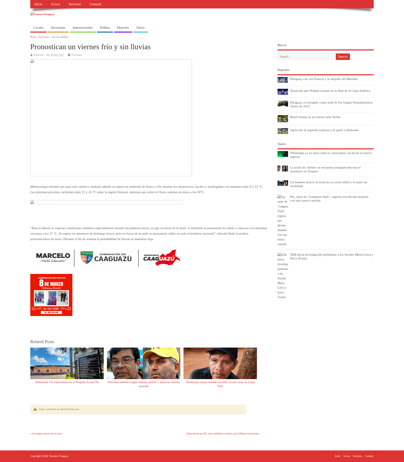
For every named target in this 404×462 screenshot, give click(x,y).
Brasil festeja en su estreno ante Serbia (315, 117)
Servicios (75, 4)
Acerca (55, 4)
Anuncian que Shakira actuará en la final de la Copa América (330, 90)
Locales (38, 27)
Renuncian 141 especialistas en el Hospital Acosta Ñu (67, 382)
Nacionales (58, 27)
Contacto (95, 4)
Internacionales (83, 27)
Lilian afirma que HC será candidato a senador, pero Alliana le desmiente (222, 433)
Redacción (38, 54)
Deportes (123, 27)
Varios (140, 27)
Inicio (38, 4)
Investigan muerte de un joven (47, 433)
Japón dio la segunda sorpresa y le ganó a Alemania (324, 130)
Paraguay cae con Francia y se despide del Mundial (323, 79)
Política (105, 27)
